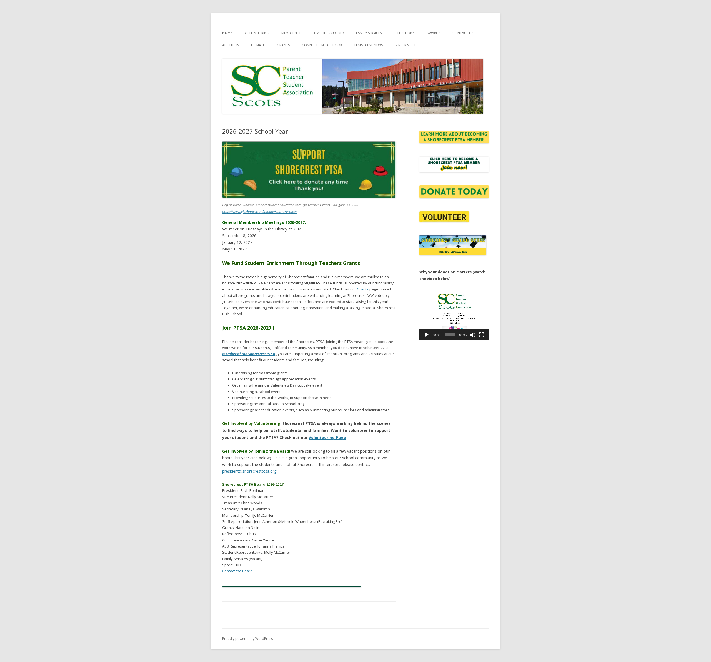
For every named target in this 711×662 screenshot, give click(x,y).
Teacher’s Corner (329, 33)
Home (227, 33)
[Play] (426, 335)
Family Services (369, 33)
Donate (258, 45)
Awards (433, 33)
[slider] (450, 334)
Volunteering (257, 33)
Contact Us (462, 33)
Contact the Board (237, 570)
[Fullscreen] (481, 335)
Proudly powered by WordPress (247, 638)
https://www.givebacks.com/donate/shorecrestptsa (259, 211)
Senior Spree (405, 45)
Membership (291, 33)
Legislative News (368, 45)
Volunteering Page (327, 437)
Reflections (404, 33)
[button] (454, 315)
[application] (454, 315)
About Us (230, 45)
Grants (283, 45)
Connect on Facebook (322, 45)
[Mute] (472, 335)
